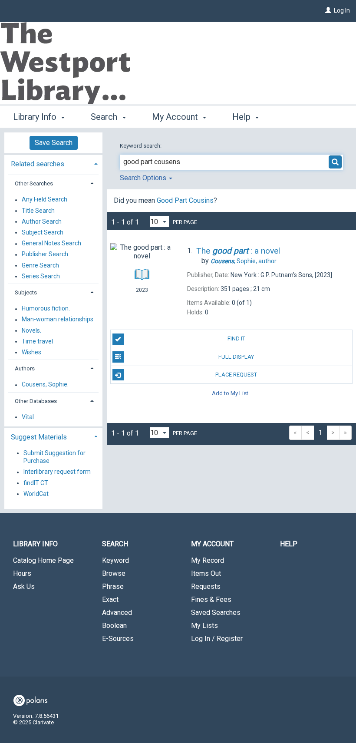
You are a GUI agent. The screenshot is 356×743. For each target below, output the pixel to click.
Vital (28, 416)
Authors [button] (25, 368)
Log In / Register (217, 638)
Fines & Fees (211, 599)
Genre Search (40, 265)
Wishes (31, 352)
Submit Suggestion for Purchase (54, 456)
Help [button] (242, 117)
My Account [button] (176, 117)
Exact (110, 599)
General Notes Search (51, 243)
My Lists (204, 625)
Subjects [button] (26, 292)
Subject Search (42, 232)
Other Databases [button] (36, 401)
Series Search (41, 276)
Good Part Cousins (185, 200)
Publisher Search (45, 254)
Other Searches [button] (34, 183)
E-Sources (118, 638)
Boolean (114, 625)
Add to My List (230, 393)
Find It (236, 338)
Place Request (236, 374)
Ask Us (24, 586)
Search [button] (105, 117)
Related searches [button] (37, 164)
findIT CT (35, 482)
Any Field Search (44, 199)
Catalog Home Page (43, 560)
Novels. (31, 330)
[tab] (53, 163)
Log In (342, 10)
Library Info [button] (36, 117)
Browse (113, 573)
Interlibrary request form (57, 472)
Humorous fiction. (46, 308)
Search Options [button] (144, 178)
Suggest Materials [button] (39, 437)
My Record (207, 560)
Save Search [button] (54, 143)
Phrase (113, 586)
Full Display (236, 356)
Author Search (42, 221)
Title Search (38, 210)
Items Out (206, 573)
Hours (22, 573)
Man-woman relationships (57, 319)
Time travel (37, 341)
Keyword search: (141, 145)
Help (288, 544)
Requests (206, 586)
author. (244, 261)
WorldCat (36, 493)
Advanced (117, 612)
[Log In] (328, 10)
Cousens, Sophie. (45, 384)
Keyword (115, 560)
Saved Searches (216, 612)
